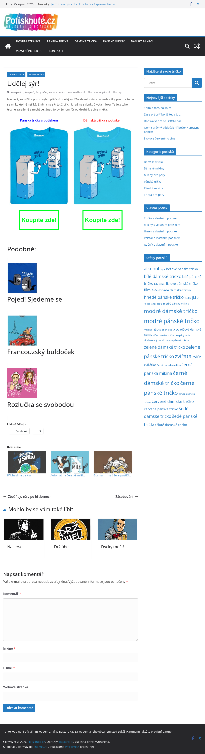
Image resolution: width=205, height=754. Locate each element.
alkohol (151, 268)
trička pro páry (176, 335)
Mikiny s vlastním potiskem (162, 225)
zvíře (196, 356)
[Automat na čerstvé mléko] (70, 462)
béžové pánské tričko (182, 269)
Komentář (12, 594)
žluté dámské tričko (172, 424)
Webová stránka (15, 687)
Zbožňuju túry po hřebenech (29, 496)
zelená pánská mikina (177, 340)
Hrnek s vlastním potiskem (161, 231)
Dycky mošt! (112, 546)
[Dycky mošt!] (117, 521)
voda (187, 335)
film (147, 290)
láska (159, 303)
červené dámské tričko (173, 401)
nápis (157, 329)
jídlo (195, 297)
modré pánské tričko (105, 92)
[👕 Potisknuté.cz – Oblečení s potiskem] (8, 46)
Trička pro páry (154, 195)
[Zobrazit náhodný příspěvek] (197, 46)
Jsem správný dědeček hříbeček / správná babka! (83, 4)
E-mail (9, 668)
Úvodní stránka (28, 41)
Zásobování (124, 496)
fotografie (41, 92)
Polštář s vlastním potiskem (162, 238)
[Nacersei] (23, 521)
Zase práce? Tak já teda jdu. (162, 114)
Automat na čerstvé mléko (67, 475)
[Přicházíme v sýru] (26, 462)
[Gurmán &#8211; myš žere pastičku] (113, 462)
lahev (153, 303)
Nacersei (15, 546)
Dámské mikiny (142, 41)
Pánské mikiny (114, 41)
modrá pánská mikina (176, 303)
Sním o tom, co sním (157, 108)
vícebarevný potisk (154, 340)
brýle (162, 269)
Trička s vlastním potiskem (161, 218)
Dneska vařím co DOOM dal (162, 121)
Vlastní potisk (27, 51)
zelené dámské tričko (164, 347)
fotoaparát (16, 92)
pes (170, 329)
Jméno (9, 648)
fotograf (28, 92)
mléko (62, 92)
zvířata (183, 356)
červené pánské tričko (161, 409)
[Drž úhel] (70, 521)
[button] (40, 51)
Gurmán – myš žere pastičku (112, 475)
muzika (148, 329)
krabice (53, 92)
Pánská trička (57, 41)
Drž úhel (61, 546)
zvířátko (150, 365)
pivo (176, 329)
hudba (188, 297)
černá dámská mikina (169, 365)
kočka (147, 303)
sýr (121, 92)
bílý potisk (159, 283)
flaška (155, 290)
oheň (164, 329)
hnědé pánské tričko (164, 297)
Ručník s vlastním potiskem (162, 244)
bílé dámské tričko (162, 276)
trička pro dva (160, 335)
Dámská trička (86, 41)
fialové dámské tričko (182, 283)
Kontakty (56, 51)
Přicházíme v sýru (19, 475)
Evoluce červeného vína (159, 138)
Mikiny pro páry (154, 175)
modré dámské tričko (80, 92)
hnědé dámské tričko (175, 290)
